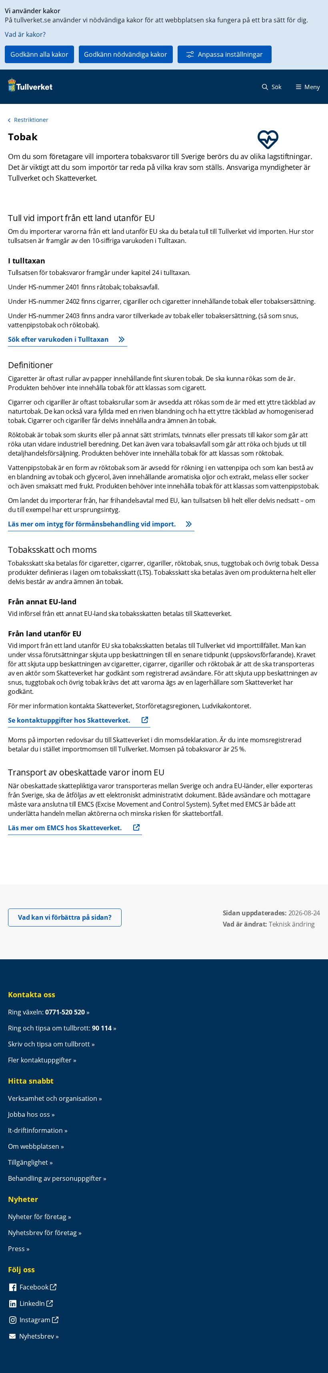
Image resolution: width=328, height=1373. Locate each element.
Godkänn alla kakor (39, 54)
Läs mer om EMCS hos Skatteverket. (65, 827)
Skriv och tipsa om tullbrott (49, 1044)
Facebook (35, 1287)
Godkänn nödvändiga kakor (125, 54)
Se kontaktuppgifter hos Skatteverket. (69, 720)
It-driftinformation (35, 1130)
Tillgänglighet (28, 1162)
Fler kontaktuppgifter (40, 1060)
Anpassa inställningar (230, 54)
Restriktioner (31, 120)
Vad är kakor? (25, 34)
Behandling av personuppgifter (55, 1178)
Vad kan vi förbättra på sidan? (70, 917)
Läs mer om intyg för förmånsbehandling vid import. (92, 524)
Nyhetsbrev (36, 1336)
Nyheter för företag (37, 1216)
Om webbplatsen (33, 1146)
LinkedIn (33, 1303)
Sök (276, 87)
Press (16, 1248)
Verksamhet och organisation (52, 1098)
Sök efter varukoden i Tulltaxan (58, 339)
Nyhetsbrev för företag (42, 1232)
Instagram (36, 1319)
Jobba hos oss (29, 1114)
